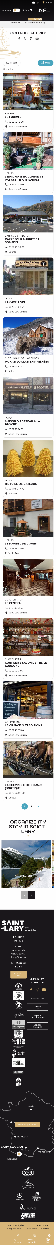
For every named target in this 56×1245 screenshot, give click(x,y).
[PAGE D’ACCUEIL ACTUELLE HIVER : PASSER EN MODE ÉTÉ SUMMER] (16, 10)
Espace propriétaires (37, 1016)
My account (17, 1240)
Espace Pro (37, 998)
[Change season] (17, 10)
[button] (24, 895)
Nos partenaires (14, 1229)
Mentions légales (16, 1225)
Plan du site (42, 1225)
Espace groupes (37, 1026)
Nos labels (32, 1229)
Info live (48, 1240)
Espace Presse (38, 1007)
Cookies (45, 1229)
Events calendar (32, 1240)
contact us (18, 974)
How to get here (27, 1124)
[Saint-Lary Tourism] (44, 10)
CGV (31, 1225)
